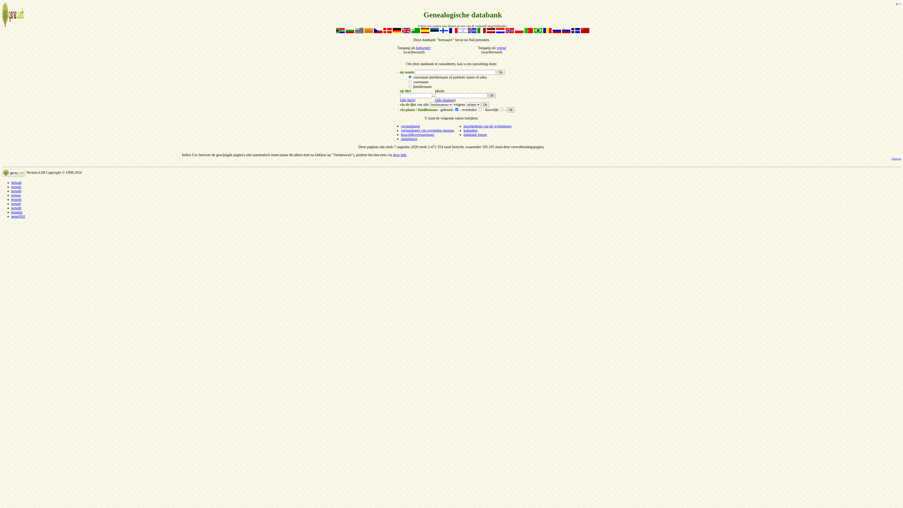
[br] (359, 32)
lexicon (896, 158)
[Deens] (387, 32)
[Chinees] (585, 32)
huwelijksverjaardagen (417, 135)
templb (16, 191)
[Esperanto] (416, 32)
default (16, 183)
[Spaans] (425, 32)
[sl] (566, 32)
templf (16, 204)
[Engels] (406, 32)
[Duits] (397, 32)
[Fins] (444, 32)
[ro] (547, 32)
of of (450, 77)
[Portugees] (528, 32)
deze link (399, 155)
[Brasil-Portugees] (538, 32)
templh (16, 208)
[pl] (519, 32)
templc (16, 195)
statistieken (409, 139)
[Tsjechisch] (378, 32)
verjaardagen (410, 126)
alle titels (407, 100)
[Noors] (510, 32)
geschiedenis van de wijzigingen (487, 126)
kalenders (470, 130)
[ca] (368, 32)
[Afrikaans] (340, 32)
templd (16, 200)
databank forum (475, 135)
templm (16, 212)
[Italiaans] (481, 32)
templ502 (18, 216)
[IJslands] (472, 32)
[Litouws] (491, 32)
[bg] (350, 32)
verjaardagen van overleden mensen (427, 130)
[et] (434, 32)
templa (16, 187)
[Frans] (453, 32)
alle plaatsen (445, 100)
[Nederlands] (500, 32)
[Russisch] (557, 32)
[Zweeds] (575, 32)
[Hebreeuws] (463, 32)
